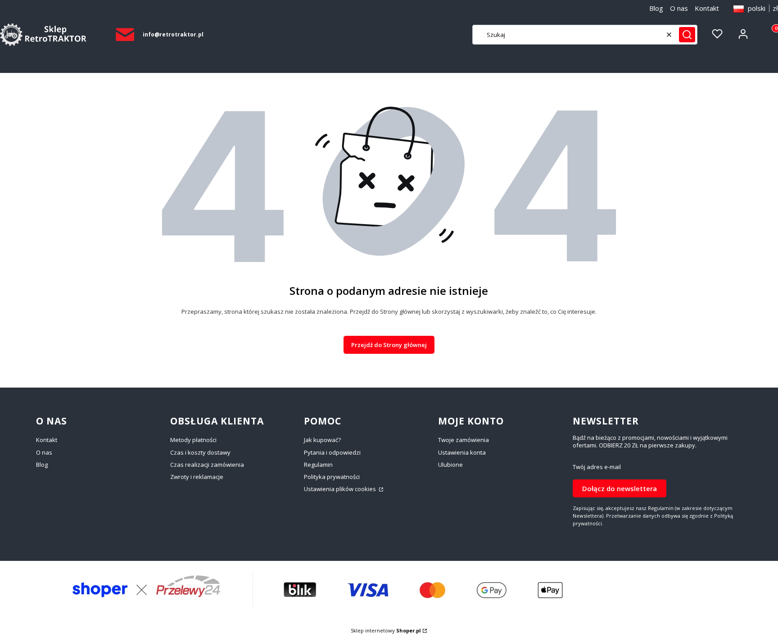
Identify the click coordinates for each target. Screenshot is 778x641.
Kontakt (707, 8)
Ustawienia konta (462, 452)
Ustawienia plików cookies (340, 489)
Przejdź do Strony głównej (389, 345)
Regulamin (318, 464)
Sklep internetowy (386, 630)
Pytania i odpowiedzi (332, 452)
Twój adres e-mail (597, 467)
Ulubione (450, 464)
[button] (687, 34)
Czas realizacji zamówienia (207, 464)
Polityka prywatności (332, 477)
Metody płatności (193, 440)
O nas (679, 8)
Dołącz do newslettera (619, 488)
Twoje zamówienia (463, 440)
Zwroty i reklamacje (196, 477)
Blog (656, 8)
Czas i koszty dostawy (200, 452)
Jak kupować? (322, 440)
